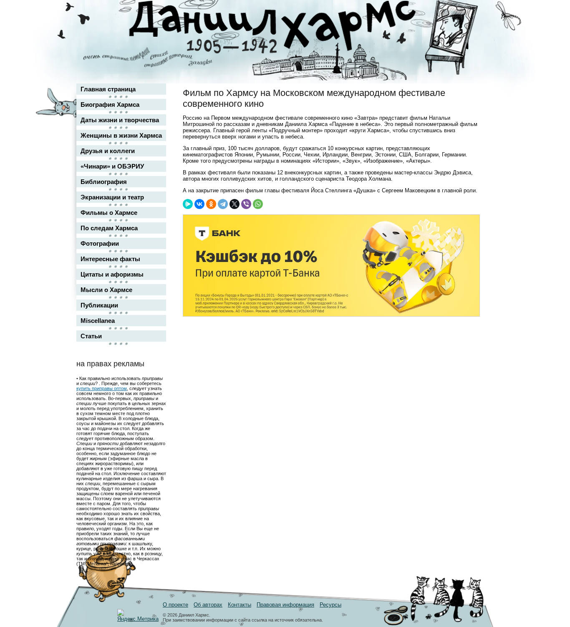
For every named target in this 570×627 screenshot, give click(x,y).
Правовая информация (285, 605)
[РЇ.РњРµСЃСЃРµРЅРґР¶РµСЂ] (188, 204)
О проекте (175, 605)
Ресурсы (330, 605)
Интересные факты (110, 258)
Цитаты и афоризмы (112, 274)
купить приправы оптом (101, 388)
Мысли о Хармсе (106, 289)
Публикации (99, 305)
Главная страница (108, 89)
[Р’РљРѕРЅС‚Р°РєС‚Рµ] (199, 204)
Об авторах (208, 605)
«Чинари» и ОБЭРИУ (112, 166)
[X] (235, 204)
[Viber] (246, 204)
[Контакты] (467, 30)
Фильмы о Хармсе (109, 212)
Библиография (104, 181)
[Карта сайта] (467, 14)
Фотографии (100, 243)
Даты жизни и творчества (120, 119)
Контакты (239, 605)
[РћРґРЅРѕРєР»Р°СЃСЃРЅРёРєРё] (211, 204)
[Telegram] (223, 204)
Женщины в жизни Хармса (121, 135)
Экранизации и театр (112, 197)
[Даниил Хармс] (288, 27)
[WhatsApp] (258, 204)
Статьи (91, 336)
